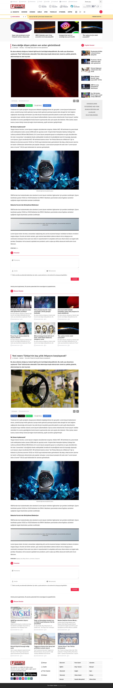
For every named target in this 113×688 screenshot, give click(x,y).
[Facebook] (12, 678)
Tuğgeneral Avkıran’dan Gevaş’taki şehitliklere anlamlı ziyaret (44, 647)
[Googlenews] (26, 678)
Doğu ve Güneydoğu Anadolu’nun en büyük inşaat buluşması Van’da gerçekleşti (44, 622)
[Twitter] (14, 678)
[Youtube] (23, 678)
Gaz (21, 558)
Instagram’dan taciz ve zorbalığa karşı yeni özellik (67, 36)
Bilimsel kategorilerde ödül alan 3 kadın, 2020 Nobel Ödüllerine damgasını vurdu (44, 337)
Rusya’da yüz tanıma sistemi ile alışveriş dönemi (20, 336)
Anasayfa (16, 47)
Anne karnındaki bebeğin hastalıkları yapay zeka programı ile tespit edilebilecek (68, 311)
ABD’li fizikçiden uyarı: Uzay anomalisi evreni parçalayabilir (44, 36)
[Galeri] (76, 11)
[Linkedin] (20, 678)
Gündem (21, 358)
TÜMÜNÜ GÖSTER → (97, 16)
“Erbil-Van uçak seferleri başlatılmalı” (39, 16)
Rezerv (27, 558)
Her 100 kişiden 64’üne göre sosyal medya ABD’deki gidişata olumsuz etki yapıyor (96, 96)
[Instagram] (17, 678)
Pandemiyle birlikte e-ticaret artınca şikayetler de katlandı (96, 54)
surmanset (32, 558)
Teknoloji (22, 47)
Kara (17, 248)
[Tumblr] (31, 678)
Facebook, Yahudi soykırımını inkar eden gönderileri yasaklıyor (21, 310)
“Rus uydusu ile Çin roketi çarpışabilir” (90, 36)
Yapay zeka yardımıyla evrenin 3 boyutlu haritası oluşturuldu (21, 36)
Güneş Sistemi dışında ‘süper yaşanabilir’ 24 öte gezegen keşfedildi (42, 311)
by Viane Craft (62, 685)
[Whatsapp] (28, 678)
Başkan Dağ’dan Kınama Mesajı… (67, 620)
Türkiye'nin (37, 558)
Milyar (24, 558)
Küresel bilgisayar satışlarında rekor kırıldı (96, 69)
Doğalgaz (18, 558)
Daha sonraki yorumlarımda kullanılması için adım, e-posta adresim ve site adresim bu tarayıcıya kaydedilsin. (39, 275)
